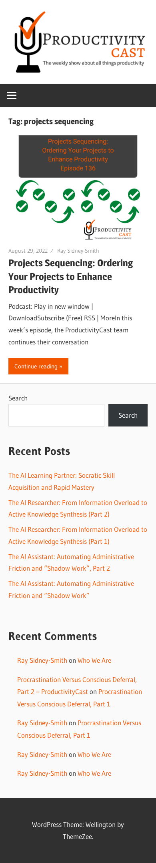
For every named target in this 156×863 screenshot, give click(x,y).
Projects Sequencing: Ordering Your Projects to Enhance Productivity (70, 276)
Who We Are (94, 660)
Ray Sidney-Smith (78, 250)
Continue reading (36, 366)
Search (18, 398)
